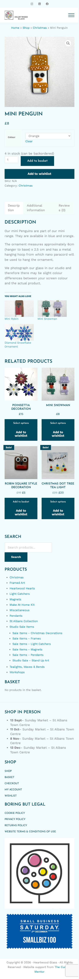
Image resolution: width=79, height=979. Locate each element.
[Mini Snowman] (52, 308)
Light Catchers (20, 593)
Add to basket (37, 160)
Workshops (17, 672)
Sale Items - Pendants (28, 655)
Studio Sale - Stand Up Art (30, 660)
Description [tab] (14, 208)
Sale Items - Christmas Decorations (37, 633)
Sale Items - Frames (26, 638)
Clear (29, 141)
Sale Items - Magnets (27, 649)
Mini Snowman (47, 318)
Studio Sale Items (22, 626)
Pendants (16, 615)
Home (15, 27)
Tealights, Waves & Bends (27, 667)
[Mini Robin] (19, 308)
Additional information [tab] (36, 208)
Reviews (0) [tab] (64, 208)
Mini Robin (12, 318)
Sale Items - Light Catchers (31, 644)
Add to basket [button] (21, 501)
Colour (11, 137)
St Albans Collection (24, 621)
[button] (68, 43)
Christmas (40, 27)
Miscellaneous (20, 610)
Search (16, 557)
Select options (21, 423)
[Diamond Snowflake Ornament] (19, 332)
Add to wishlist (39, 174)
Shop (26, 27)
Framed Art (17, 583)
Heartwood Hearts (22, 588)
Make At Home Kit (22, 604)
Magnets (15, 599)
